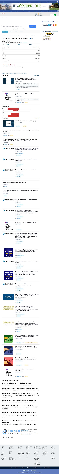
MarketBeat (18, 89)
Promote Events (45, 452)
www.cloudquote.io (24, 430)
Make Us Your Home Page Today (49, 21)
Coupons (52, 457)
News (4, 2)
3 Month (15, 73)
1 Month (11, 73)
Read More (37, 117)
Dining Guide (39, 2)
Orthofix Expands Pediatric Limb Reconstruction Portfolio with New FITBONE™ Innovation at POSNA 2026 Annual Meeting (26, 212)
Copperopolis (36, 457)
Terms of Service (26, 470)
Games (27, 451)
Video (52, 451)
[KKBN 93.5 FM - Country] (46, 38)
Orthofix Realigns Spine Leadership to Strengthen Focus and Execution (24, 284)
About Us (16, 467)
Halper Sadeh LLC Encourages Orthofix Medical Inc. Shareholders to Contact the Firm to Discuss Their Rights (27, 296)
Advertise (35, 467)
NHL (10, 455)
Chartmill (5, 135)
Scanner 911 (53, 448)
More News (36, 75)
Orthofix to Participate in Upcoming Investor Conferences (26, 159)
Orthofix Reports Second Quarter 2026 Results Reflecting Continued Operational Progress (26, 149)
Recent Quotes (5, 28)
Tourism (2, 459)
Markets (5, 31)
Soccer (10, 457)
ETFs (16, 31)
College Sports (11, 458)
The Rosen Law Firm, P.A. (20, 314)
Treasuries (33, 35)
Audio (52, 447)
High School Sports (12, 459)
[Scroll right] (57, 2)
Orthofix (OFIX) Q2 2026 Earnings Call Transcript (24, 94)
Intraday (3, 73)
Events (19, 447)
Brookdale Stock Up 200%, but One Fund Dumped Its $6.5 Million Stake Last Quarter (26, 358)
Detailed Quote (36, 46)
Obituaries (50, 10)
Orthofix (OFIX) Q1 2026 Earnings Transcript (26, 222)
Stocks (11, 31)
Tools (21, 31)
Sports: (10, 451)
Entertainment (29, 2)
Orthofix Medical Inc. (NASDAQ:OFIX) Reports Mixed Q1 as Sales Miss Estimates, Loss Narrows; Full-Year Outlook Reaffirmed (20, 140)
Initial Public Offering (28, 342)
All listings (35, 447)
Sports (11, 2)
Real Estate (48, 2)
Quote (7, 44)
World (23, 10)
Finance (35, 460)
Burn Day (10, 447)
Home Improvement (37, 462)
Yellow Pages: (53, 458)
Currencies (20, 35)
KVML (27, 455)
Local (4, 10)
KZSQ (27, 457)
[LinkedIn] (9, 437)
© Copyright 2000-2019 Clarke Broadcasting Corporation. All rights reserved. (29, 472)
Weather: (11, 446)
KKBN (27, 458)
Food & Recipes (28, 452)
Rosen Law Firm (19, 329)
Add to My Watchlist (24, 42)
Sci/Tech (2, 458)
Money (29, 10)
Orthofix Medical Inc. (20, 153)
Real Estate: (36, 458)
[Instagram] (12, 437)
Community (19, 2)
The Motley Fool (19, 102)
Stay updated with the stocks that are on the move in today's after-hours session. (20, 191)
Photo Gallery (53, 455)
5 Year (25, 73)
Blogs (19, 451)
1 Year (19, 73)
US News (16, 10)
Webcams (42, 10)
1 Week (7, 73)
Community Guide (21, 452)
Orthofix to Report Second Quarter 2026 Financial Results (25, 170)
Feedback (22, 467)
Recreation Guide (21, 454)
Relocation (36, 463)
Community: (20, 446)
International (26, 35)
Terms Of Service (28, 434)
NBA (10, 454)
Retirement (26, 365)
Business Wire (18, 155)
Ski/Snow (11, 449)
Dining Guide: (37, 446)
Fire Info (19, 457)
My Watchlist (15, 28)
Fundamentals (36, 459)
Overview (11, 35)
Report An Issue (47, 467)
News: (2, 446)
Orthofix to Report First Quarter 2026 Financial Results (26, 261)
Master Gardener (37, 464)
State (10, 10)
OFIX (30, 38)
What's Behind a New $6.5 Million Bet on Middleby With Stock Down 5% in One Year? (26, 347)
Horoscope (28, 449)
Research (30, 44)
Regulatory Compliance (34, 342)
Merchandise (44, 448)
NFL (10, 452)
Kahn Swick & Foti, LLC (20, 255)
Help (40, 467)
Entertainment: (29, 446)
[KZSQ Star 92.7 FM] (46, 36)
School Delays (3, 457)
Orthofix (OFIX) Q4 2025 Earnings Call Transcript (24, 369)
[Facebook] (6, 437)
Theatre (27, 448)
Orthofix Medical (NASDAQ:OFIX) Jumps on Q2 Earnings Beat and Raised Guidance (21, 130)
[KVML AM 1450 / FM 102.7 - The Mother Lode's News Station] (50, 33)
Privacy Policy (33, 470)
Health (19, 449)
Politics (2, 454)
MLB (10, 453)
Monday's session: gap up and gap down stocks (15, 182)
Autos (43, 449)
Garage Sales (44, 454)
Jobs (43, 447)
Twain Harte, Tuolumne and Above (36, 452)
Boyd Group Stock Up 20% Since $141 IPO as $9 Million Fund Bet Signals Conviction (26, 336)
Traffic (35, 10)
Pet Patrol (19, 455)
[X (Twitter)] (3, 437)
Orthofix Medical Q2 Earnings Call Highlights (26, 120)
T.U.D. (52, 454)
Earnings (26, 102)
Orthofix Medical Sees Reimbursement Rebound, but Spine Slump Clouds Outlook (26, 79)
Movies (27, 447)
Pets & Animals (44, 455)
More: (52, 446)
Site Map (28, 467)
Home (10, 467)
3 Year (22, 73)
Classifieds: (44, 446)
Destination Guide (21, 453)
